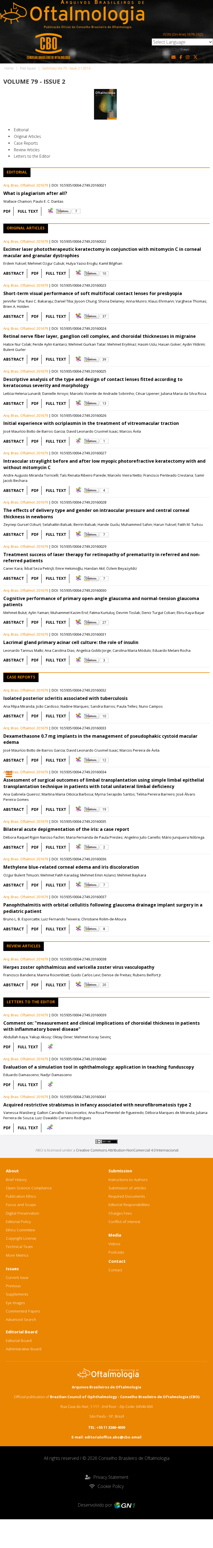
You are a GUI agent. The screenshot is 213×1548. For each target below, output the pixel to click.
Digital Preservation (22, 1213)
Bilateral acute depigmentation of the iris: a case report (66, 829)
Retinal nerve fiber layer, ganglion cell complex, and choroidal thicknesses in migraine (99, 336)
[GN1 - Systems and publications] (124, 1505)
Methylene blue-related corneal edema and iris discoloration (71, 867)
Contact (115, 1269)
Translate (200, 49)
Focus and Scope (21, 1204)
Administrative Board (23, 1348)
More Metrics (17, 1255)
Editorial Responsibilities (128, 1204)
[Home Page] (72, 14)
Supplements (17, 1294)
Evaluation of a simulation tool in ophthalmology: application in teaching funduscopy (98, 1067)
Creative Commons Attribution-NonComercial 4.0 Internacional (127, 1150)
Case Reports (26, 143)
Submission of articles (127, 1187)
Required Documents (126, 1196)
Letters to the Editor (32, 156)
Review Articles (27, 149)
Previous (13, 1285)
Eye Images (15, 1302)
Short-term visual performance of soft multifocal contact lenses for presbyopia (92, 293)
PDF (7, 211)
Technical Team (19, 1246)
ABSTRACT (13, 273)
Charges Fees (120, 1213)
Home (9, 68)
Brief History (16, 1179)
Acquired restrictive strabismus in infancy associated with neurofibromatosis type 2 (97, 1105)
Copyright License (21, 1238)
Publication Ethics (21, 1196)
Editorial (21, 129)
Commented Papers (23, 1311)
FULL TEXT (28, 211)
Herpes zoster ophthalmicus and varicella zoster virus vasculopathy (78, 967)
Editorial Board (19, 1340)
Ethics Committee (20, 1229)
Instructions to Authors (127, 1179)
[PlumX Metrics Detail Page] (49, 211)
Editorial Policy (18, 1221)
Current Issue (17, 1277)
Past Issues (28, 68)
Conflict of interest (124, 1221)
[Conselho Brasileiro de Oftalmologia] (48, 46)
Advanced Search (21, 1319)
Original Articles (27, 136)
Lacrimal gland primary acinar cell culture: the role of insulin (70, 642)
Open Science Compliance (29, 1187)
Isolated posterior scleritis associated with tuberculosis (65, 698)
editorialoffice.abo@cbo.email (113, 1437)
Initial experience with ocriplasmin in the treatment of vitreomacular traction (91, 423)
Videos (114, 1243)
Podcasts (116, 1252)
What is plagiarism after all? (35, 193)
